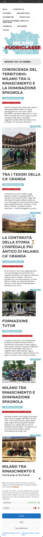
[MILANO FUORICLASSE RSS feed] (5, 2)
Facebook (7, 26)
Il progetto (18, 9)
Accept (21, 516)
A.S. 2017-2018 (6, 412)
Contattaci (24, 17)
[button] (40, 478)
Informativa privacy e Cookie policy (11, 534)
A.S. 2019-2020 (6, 266)
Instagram (22, 26)
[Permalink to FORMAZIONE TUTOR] (19, 315)
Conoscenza (15, 102)
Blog (5, 9)
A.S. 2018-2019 (6, 336)
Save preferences (21, 528)
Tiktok (6, 30)
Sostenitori (8, 17)
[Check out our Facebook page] (3, 2)
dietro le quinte (17, 266)
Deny (21, 522)
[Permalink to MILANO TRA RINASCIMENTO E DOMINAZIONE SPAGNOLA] (19, 382)
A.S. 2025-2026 (6, 102)
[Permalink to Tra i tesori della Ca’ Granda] (19, 169)
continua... (35, 126)
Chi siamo (7, 13)
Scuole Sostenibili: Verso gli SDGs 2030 (16, 21)
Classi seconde (16, 412)
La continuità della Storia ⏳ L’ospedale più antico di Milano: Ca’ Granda (20, 246)
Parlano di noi (23, 13)
